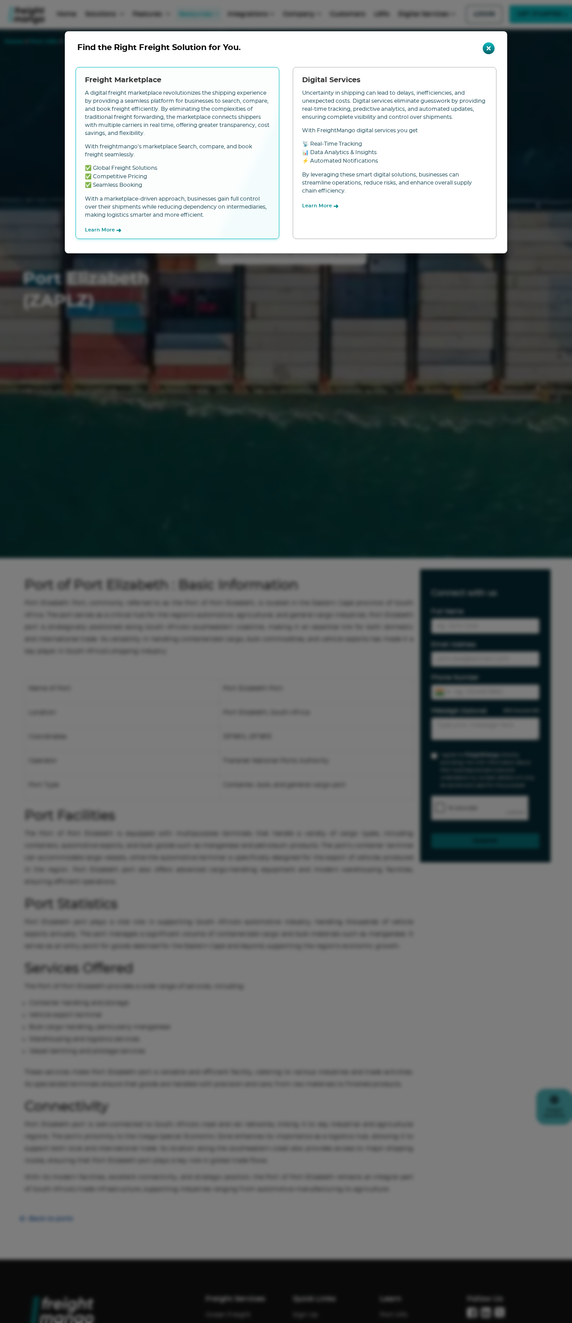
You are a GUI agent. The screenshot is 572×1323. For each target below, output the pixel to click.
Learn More (103, 230)
